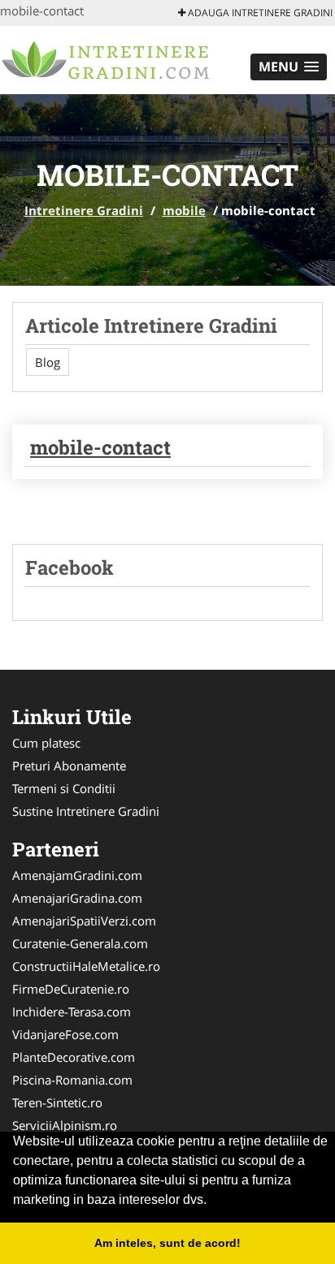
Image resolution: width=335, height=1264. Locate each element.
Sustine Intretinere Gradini (85, 811)
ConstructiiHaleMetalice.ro (86, 966)
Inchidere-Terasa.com (71, 1011)
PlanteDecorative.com (73, 1057)
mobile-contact (100, 447)
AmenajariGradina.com (77, 898)
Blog (47, 362)
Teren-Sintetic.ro (57, 1102)
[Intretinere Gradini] (107, 58)
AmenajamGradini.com (77, 875)
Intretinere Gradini (83, 210)
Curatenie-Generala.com (80, 943)
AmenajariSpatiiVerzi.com (84, 920)
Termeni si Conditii (63, 788)
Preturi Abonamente (69, 765)
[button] (288, 67)
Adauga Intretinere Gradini (259, 12)
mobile (184, 210)
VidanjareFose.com (65, 1034)
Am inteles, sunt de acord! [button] (167, 1242)
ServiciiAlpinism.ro (64, 1125)
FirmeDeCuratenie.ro (70, 988)
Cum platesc (46, 743)
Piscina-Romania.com (72, 1079)
